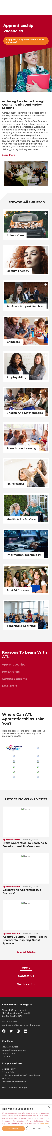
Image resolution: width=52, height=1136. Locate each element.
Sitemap (6, 1078)
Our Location (26, 984)
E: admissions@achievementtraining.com (22, 1025)
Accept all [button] (13, 1128)
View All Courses (10, 1046)
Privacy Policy (8, 1072)
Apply (26, 967)
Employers (9, 685)
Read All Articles (26, 952)
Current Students (14, 678)
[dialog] (26, 1120)
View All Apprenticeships (14, 1050)
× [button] (49, 1107)
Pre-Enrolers (11, 671)
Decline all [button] (38, 1128)
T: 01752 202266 (9, 1021)
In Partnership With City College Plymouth (22, 1075)
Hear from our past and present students (24, 40)
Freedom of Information (14, 1081)
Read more (44, 1123)
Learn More (8, 155)
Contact (6, 1056)
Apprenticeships (13, 664)
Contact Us (26, 976)
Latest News (8, 1053)
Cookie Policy (8, 1069)
